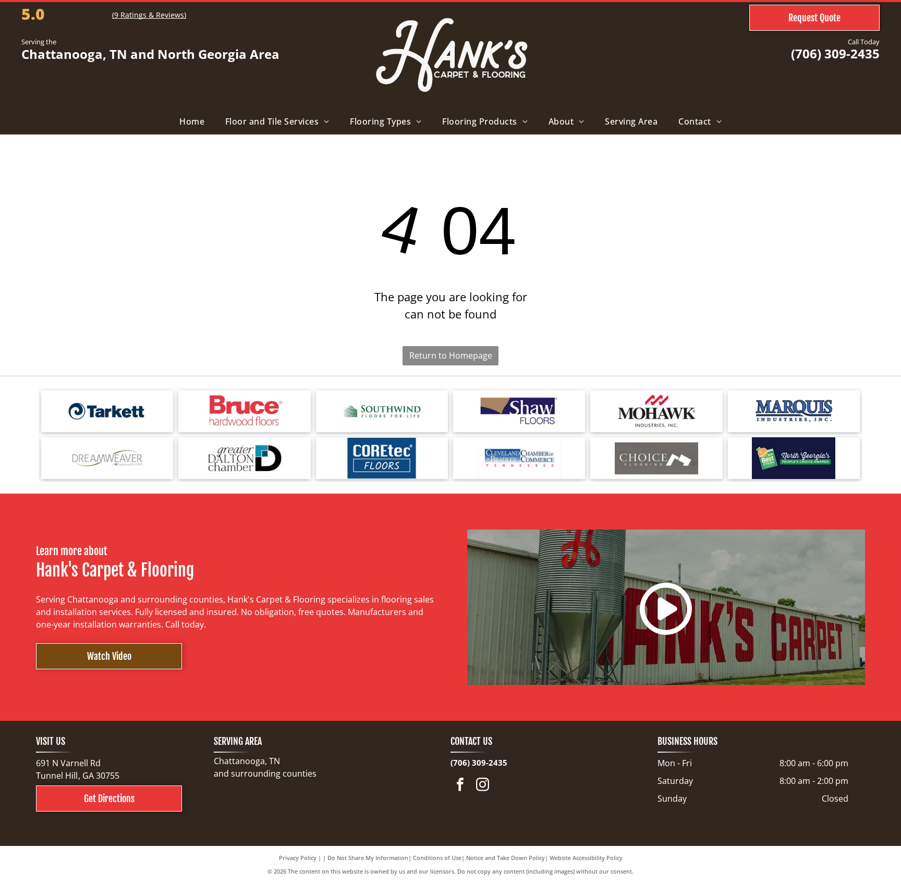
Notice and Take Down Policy (505, 858)
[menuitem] (192, 121)
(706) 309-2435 (835, 53)
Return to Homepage (450, 355)
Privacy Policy (297, 858)
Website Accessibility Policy (586, 858)
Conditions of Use (437, 858)
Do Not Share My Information (367, 858)
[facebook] (460, 786)
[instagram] (483, 786)
